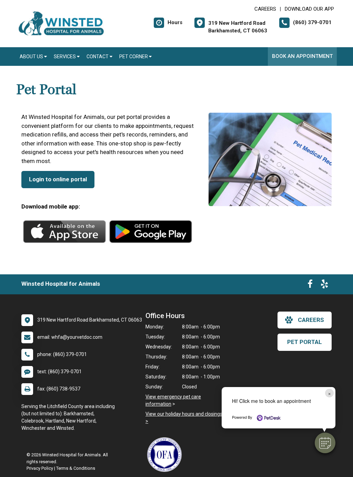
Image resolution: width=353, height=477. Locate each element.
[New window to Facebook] (310, 285)
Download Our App (309, 9)
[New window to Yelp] (324, 285)
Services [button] (65, 56)
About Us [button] (32, 56)
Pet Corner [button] (134, 56)
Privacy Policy (40, 468)
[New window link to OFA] (166, 454)
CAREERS (265, 9)
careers (311, 319)
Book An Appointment (302, 56)
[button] (325, 443)
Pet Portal (304, 341)
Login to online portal (58, 179)
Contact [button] (98, 56)
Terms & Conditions (75, 468)
